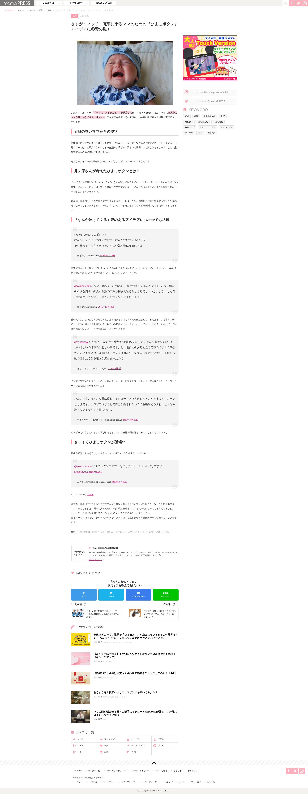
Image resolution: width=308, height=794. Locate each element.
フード (80, 745)
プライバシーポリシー (115, 771)
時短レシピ (190, 127)
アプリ (120, 453)
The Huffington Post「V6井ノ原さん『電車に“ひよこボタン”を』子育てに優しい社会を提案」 (124, 531)
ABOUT (78, 771)
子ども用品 (218, 122)
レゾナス (211, 782)
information (103, 3)
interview (76, 3)
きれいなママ (226, 127)
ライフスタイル (138, 745)
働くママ (189, 133)
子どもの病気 (202, 122)
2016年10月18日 (107, 255)
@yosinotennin (83, 285)
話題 (41, 10)
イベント (135, 752)
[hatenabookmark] (138, 595)
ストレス (138, 381)
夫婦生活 (211, 133)
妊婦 (111, 147)
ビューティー (137, 739)
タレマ (182, 782)
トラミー (79, 782)
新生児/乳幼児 (210, 116)
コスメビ (169, 782)
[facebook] (84, 595)
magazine (49, 3)
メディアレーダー (129, 782)
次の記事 (169, 604)
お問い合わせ (161, 771)
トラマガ (93, 782)
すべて (80, 739)
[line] (166, 595)
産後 (196, 116)
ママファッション (207, 127)
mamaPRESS (21, 10)
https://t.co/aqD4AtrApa (88, 471)
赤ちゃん (82, 268)
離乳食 (188, 122)
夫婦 (106, 745)
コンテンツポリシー (140, 771)
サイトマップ (193, 771)
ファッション (110, 739)
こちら (90, 494)
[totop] (154, 762)
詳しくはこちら (95, 560)
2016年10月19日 (130, 419)
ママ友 (161, 745)
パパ (200, 133)
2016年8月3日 (114, 368)
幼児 (223, 116)
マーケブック (109, 782)
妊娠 (187, 116)
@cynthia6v (81, 341)
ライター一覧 (94, 771)
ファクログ (196, 782)
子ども (161, 739)
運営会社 (177, 771)
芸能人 (49, 10)
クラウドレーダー (150, 782)
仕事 (79, 752)
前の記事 (80, 604)
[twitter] (111, 595)
